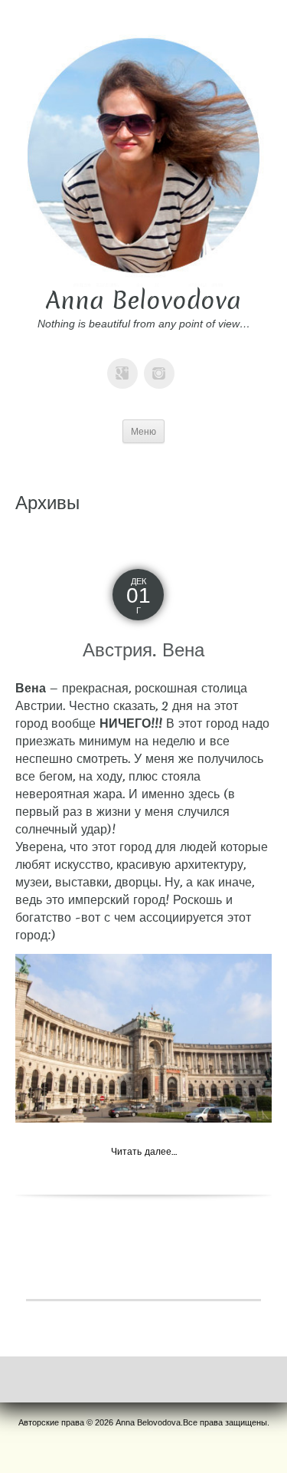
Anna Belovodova (143, 300)
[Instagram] (162, 362)
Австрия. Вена (143, 649)
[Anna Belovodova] (143, 154)
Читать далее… (144, 1151)
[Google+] (125, 362)
